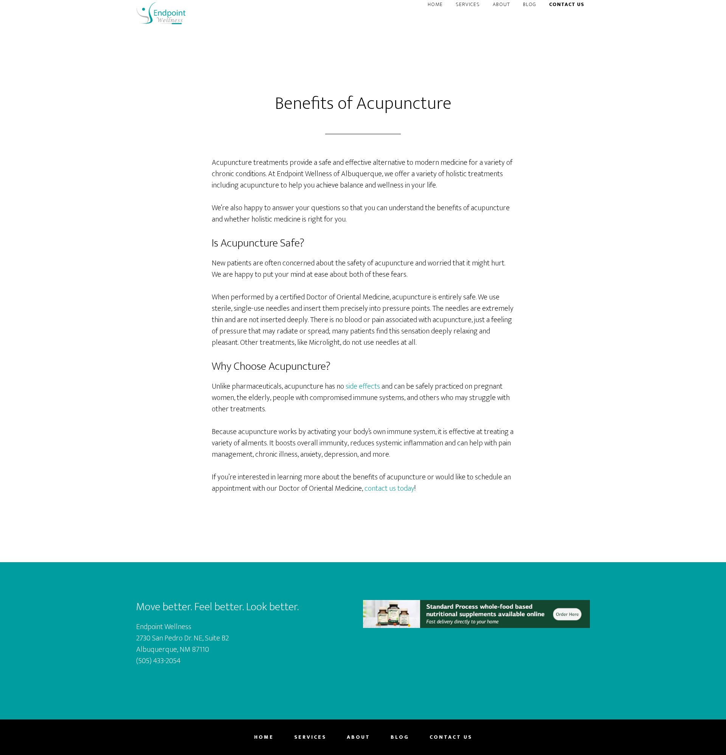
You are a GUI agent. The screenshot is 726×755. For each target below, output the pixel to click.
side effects (363, 386)
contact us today (389, 488)
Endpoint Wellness (161, 14)
